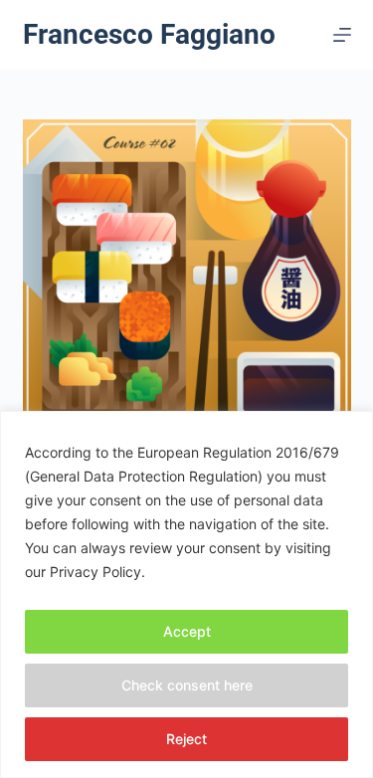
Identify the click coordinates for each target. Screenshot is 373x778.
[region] (186, 594)
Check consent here (187, 685)
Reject (186, 738)
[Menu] (342, 35)
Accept (187, 631)
